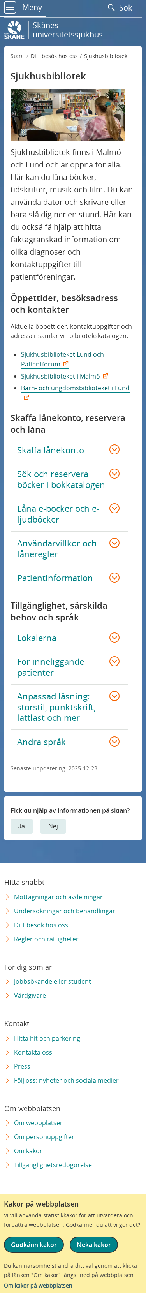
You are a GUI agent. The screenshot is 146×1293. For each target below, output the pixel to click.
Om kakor (28, 1151)
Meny (31, 7)
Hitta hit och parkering (47, 1038)
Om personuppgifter (44, 1137)
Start (18, 56)
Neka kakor (94, 1244)
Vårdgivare (30, 995)
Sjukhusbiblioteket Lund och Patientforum (62, 359)
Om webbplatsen (39, 1123)
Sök (126, 7)
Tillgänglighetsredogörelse (53, 1165)
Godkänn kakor (34, 1244)
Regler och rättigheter (46, 939)
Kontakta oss (33, 1052)
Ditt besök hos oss (54, 56)
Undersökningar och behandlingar (64, 911)
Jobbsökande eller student (52, 981)
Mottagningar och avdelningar (58, 897)
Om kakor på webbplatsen (38, 1285)
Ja (21, 826)
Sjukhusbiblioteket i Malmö (60, 376)
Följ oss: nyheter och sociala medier (66, 1080)
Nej (53, 826)
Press (22, 1066)
